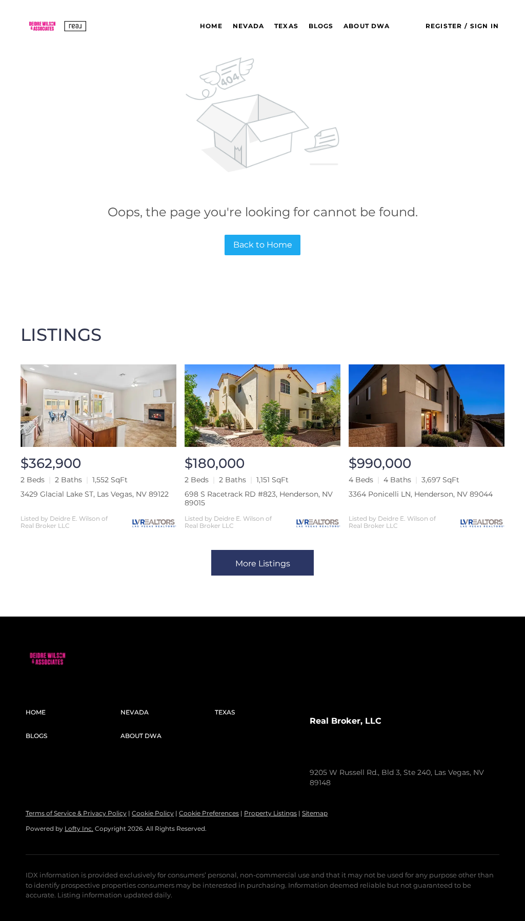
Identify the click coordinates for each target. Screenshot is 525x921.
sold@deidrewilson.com (420, 751)
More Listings (262, 563)
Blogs (321, 26)
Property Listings (270, 813)
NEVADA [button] (249, 26)
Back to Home (262, 245)
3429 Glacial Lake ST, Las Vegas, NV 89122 (95, 494)
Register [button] (444, 26)
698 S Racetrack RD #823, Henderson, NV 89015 (259, 498)
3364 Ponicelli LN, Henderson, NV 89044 (421, 494)
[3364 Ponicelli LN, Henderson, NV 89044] (426, 405)
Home (211, 26)
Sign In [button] (484, 26)
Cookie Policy (153, 813)
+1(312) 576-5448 (339, 751)
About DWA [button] (367, 26)
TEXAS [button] (286, 26)
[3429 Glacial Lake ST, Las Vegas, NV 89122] (98, 405)
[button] (57, 26)
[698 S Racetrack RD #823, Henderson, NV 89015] (262, 405)
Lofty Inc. (79, 828)
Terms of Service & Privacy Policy (76, 813)
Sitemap (315, 813)
